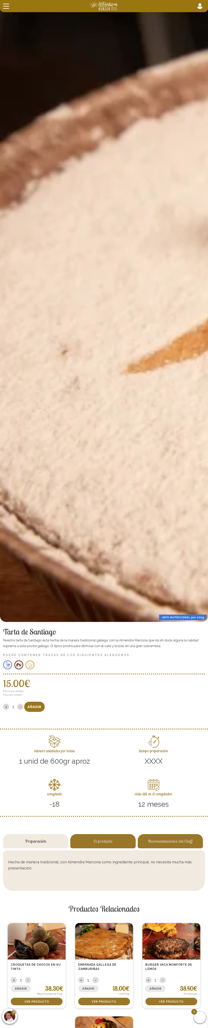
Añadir (34, 707)
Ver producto (36, 1001)
